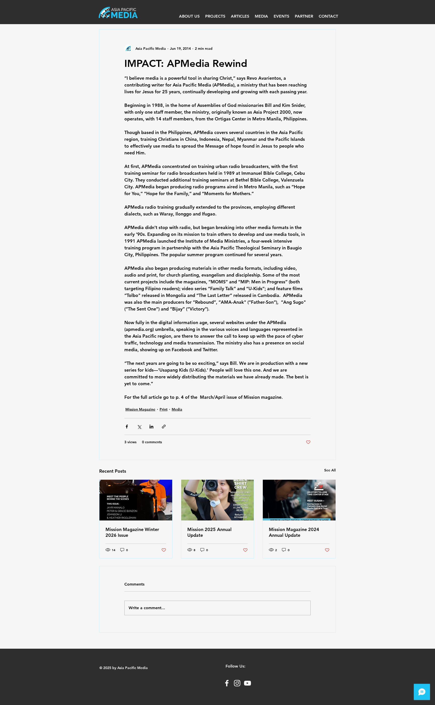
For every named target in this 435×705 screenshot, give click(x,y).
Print (163, 409)
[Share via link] (163, 426)
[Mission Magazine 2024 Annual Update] (299, 500)
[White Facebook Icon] (227, 683)
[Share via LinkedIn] (151, 426)
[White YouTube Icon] (247, 683)
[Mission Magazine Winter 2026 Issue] (135, 500)
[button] (261, 16)
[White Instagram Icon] (237, 683)
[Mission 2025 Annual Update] (217, 500)
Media (177, 409)
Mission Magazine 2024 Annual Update (294, 532)
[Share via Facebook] (126, 426)
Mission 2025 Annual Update (209, 532)
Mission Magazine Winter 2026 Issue (132, 532)
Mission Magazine (140, 409)
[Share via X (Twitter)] (139, 426)
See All (330, 470)
